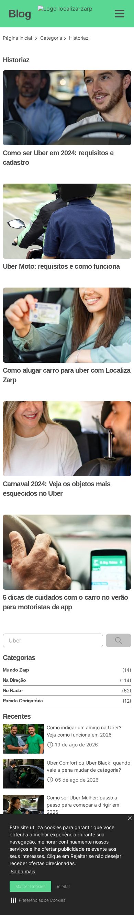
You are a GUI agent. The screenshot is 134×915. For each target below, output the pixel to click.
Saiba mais (23, 871)
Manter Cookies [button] (30, 886)
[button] (130, 818)
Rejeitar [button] (63, 886)
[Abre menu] (119, 14)
